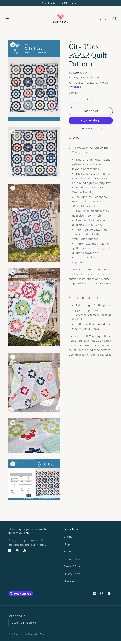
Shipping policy (73, 581)
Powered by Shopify (38, 634)
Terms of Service (73, 566)
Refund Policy (72, 559)
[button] (7, 18)
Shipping (73, 77)
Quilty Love (21, 634)
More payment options (90, 128)
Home (67, 551)
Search (68, 536)
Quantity (73, 93)
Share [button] (76, 137)
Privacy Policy (72, 573)
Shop (67, 544)
